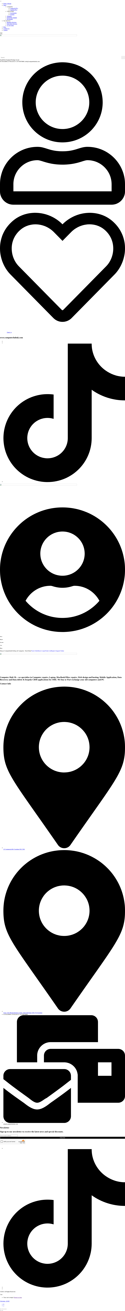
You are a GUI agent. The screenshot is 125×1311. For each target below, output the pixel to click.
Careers (5, 30)
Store (4, 5)
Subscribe (62, 1137)
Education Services (12, 24)
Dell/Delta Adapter (12, 17)
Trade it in (48, 651)
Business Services (11, 22)
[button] (19, 651)
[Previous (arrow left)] (0, 1310)
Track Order (34, 651)
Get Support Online (58, 651)
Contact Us (6, 28)
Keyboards (10, 19)
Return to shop (18, 1297)
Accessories (13, 13)
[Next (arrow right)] (2, 1310)
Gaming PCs (13, 10)
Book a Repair (7, 3)
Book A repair (41, 651)
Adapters (9, 16)
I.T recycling (10, 25)
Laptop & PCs (14, 8)
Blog (4, 27)
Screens (12, 14)
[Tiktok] (64, 481)
